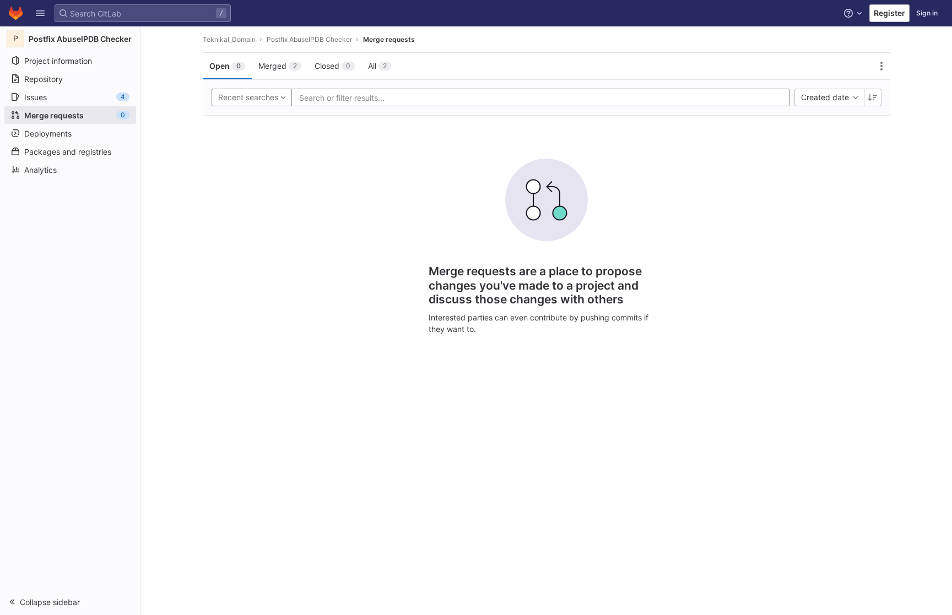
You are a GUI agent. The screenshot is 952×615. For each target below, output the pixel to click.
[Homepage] (15, 13)
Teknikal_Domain (229, 39)
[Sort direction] (872, 97)
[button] (40, 13)
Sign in (927, 13)
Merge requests (389, 39)
